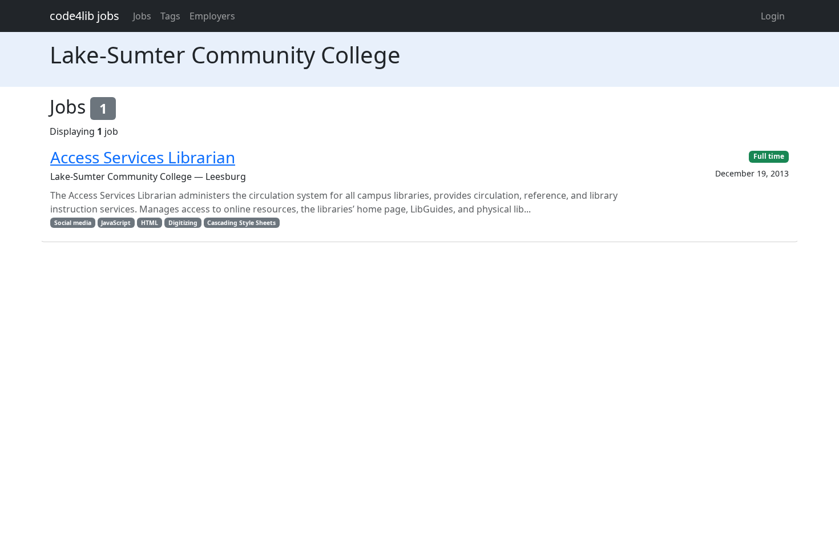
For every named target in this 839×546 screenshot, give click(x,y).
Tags (170, 16)
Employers (212, 16)
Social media (72, 223)
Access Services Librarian (142, 157)
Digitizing (182, 223)
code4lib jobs (84, 15)
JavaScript (116, 223)
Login (773, 16)
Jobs (142, 16)
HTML (149, 223)
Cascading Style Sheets (241, 223)
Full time (768, 156)
